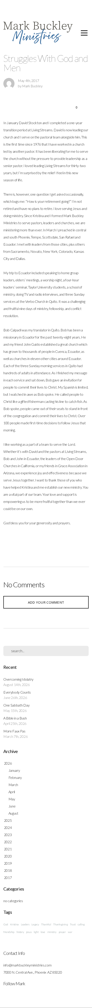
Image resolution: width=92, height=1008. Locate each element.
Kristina (14, 924)
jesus (28, 932)
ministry (51, 932)
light (36, 932)
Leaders (25, 924)
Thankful (46, 924)
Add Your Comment (46, 602)
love (43, 932)
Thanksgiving (60, 924)
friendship (8, 932)
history (20, 932)
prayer (62, 932)
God (5, 924)
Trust (72, 924)
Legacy (35, 924)
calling (81, 924)
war (70, 932)
